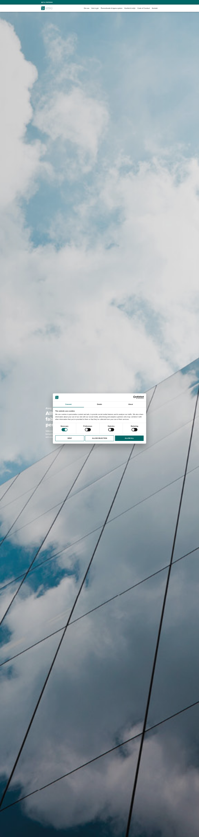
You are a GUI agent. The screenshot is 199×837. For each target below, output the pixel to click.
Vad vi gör (95, 8)
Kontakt (155, 8)
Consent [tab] (68, 404)
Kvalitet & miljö (129, 8)
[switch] (88, 429)
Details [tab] (99, 404)
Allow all (129, 438)
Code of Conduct (143, 8)
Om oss (86, 8)
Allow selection (99, 438)
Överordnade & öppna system (111, 8)
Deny (70, 438)
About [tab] (130, 404)
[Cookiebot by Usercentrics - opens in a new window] (135, 397)
